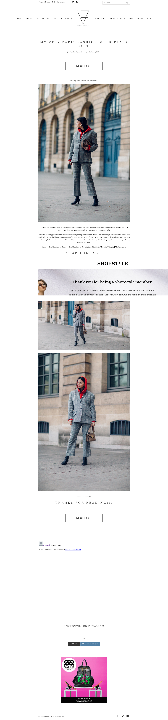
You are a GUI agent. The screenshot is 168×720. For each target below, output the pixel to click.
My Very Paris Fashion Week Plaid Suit (84, 44)
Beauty (30, 18)
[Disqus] (84, 573)
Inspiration (42, 18)
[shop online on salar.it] (84, 681)
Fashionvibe (48, 716)
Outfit (141, 18)
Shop (149, 18)
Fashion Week (117, 18)
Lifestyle (57, 18)
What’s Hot (101, 18)
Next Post (84, 65)
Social (54, 2)
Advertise (47, 2)
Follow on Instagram (91, 644)
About (20, 18)
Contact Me (61, 2)
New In (68, 18)
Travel (131, 18)
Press (41, 2)
